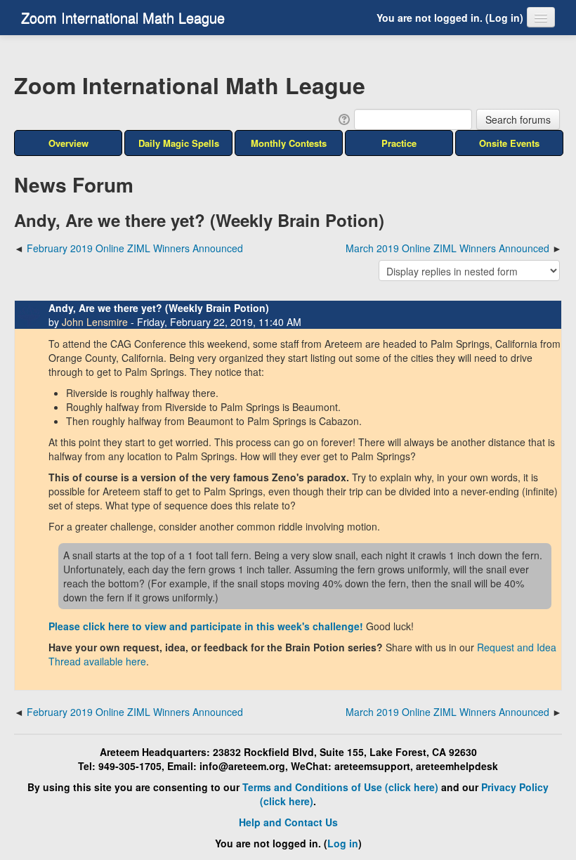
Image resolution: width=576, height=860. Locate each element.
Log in (504, 18)
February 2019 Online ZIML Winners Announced (135, 248)
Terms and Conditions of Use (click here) (340, 787)
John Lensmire (95, 322)
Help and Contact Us (288, 822)
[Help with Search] (343, 118)
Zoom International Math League (123, 17)
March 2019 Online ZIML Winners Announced (447, 248)
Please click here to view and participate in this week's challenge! (205, 626)
